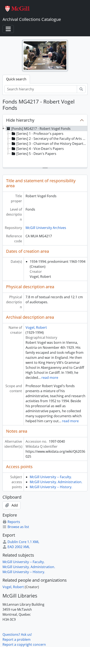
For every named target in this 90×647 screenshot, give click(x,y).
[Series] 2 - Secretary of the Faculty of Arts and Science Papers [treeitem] (51, 138)
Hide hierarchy (20, 120)
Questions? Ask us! (17, 634)
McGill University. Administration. (56, 482)
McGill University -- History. (51, 487)
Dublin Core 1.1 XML (23, 542)
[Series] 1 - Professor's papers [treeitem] (39, 133)
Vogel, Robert (36, 327)
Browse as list (18, 526)
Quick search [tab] (16, 79)
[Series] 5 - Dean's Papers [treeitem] (36, 153)
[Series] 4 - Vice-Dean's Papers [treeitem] (40, 148)
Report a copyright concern (24, 644)
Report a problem (17, 639)
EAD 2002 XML (19, 547)
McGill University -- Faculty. (51, 477)
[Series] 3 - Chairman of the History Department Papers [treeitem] (51, 143)
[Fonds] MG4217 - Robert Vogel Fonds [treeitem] (41, 128)
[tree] (45, 147)
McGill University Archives (46, 227)
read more (49, 377)
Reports (14, 521)
